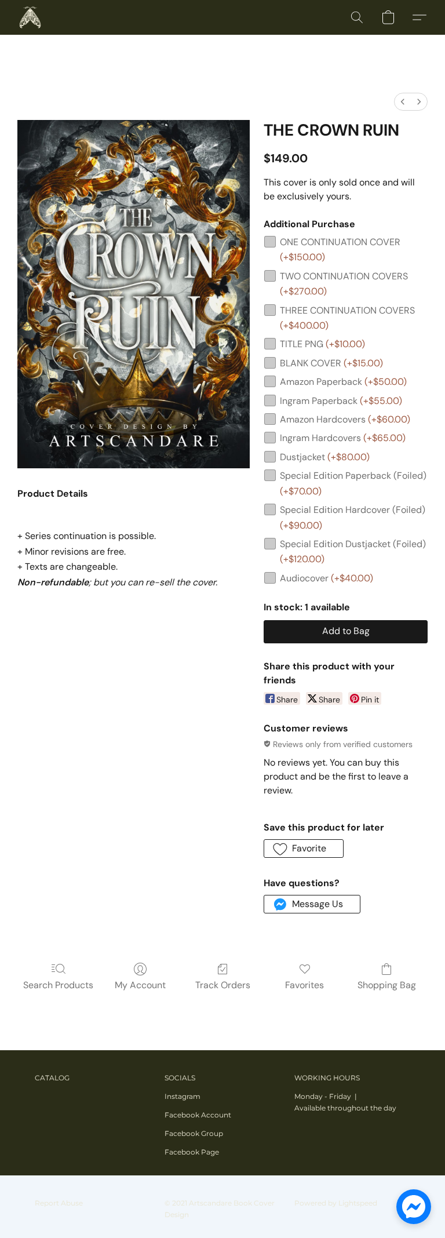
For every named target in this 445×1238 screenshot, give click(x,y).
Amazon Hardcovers (345, 419)
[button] (30, 17)
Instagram (182, 1096)
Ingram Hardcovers (343, 438)
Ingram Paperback (341, 401)
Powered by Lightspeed (335, 1203)
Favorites (304, 985)
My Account (140, 985)
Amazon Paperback (343, 382)
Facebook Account (198, 1114)
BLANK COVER (331, 363)
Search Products (58, 985)
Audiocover (326, 578)
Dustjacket (325, 457)
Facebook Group (194, 1133)
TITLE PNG (322, 344)
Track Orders (222, 985)
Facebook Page (192, 1152)
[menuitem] (403, 101)
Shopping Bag (387, 985)
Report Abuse (59, 1203)
